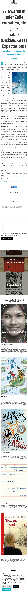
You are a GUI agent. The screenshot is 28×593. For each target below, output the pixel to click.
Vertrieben (3, 556)
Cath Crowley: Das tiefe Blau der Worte (10, 172)
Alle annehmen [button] (6, 589)
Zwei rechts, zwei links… (5, 452)
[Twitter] (15, 187)
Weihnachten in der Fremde (6, 396)
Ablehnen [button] (16, 586)
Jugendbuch (14, 6)
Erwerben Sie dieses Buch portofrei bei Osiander (13, 181)
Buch (11, 192)
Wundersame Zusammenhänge (7, 344)
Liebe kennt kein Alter (5, 503)
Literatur (16, 192)
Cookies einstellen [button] (7, 586)
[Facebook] (12, 187)
